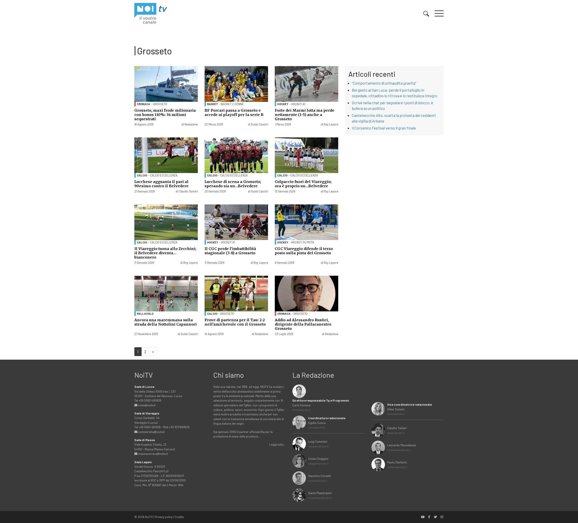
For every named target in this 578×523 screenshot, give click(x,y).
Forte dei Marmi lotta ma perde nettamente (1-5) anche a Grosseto (304, 114)
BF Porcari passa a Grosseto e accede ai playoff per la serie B (234, 112)
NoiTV (149, 517)
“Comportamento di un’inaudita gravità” (384, 83)
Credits (179, 517)
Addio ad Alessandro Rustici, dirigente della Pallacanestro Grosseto (303, 324)
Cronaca (143, 104)
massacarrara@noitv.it (153, 454)
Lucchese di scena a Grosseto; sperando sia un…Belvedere (233, 183)
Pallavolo (145, 313)
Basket (212, 104)
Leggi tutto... (277, 444)
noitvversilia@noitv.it (151, 432)
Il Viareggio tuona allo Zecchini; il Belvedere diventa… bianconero (165, 252)
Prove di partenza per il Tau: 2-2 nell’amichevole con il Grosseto (235, 322)
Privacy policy (163, 517)
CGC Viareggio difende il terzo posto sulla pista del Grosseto (304, 250)
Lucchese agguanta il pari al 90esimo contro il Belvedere (161, 183)
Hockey (282, 104)
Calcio (142, 175)
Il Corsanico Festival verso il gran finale (384, 128)
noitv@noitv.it (147, 405)
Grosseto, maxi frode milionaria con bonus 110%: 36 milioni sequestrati (165, 114)
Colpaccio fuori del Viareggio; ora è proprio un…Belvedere (303, 183)
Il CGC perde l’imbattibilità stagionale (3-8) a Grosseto (230, 250)
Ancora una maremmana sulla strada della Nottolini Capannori (165, 322)
